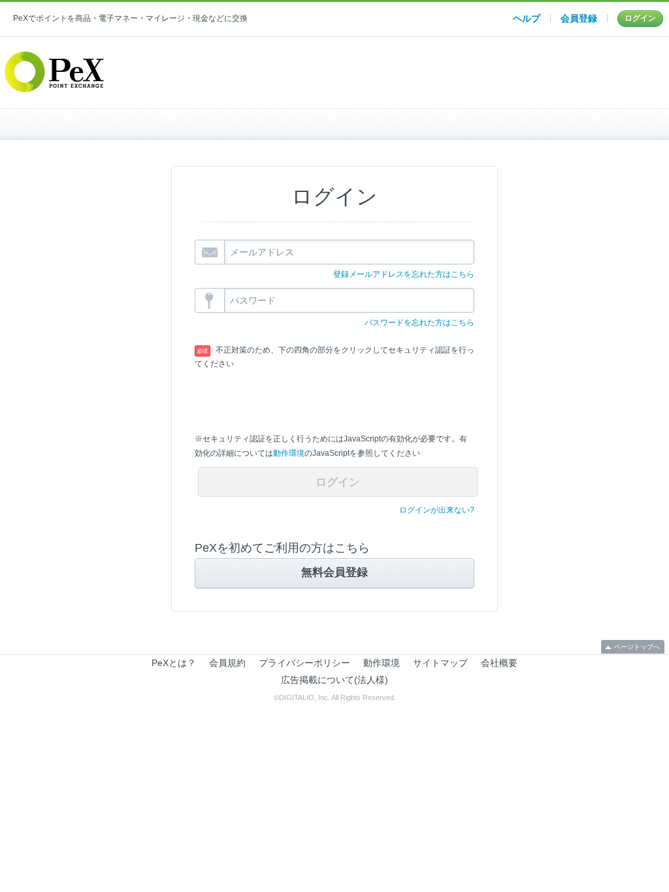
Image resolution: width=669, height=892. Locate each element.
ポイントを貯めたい (343, 124)
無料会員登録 (334, 572)
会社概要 (499, 663)
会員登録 (579, 18)
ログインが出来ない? (436, 510)
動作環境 (288, 453)
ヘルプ (526, 18)
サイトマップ (440, 663)
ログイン (640, 18)
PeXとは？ (174, 663)
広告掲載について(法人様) (334, 680)
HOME (123, 124)
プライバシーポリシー (304, 663)
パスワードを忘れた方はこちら (419, 322)
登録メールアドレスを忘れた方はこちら (403, 274)
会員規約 (227, 663)
